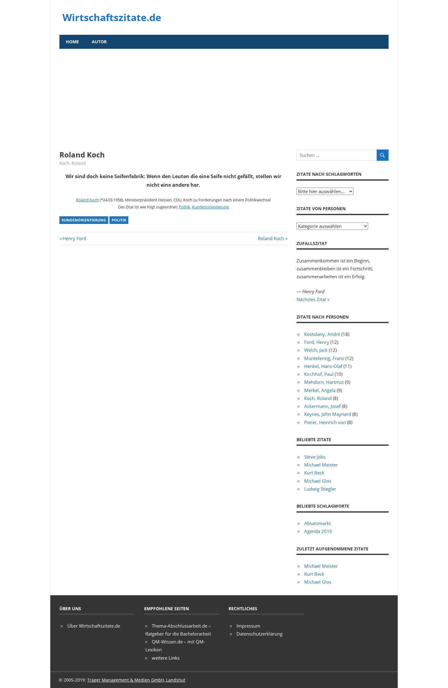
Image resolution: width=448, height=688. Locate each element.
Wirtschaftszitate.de (111, 17)
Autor (99, 42)
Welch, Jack (316, 350)
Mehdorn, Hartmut (324, 382)
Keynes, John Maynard (327, 414)
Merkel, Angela (320, 390)
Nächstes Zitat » (313, 299)
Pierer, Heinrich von (325, 422)
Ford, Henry (316, 342)
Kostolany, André (322, 334)
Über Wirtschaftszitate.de (93, 626)
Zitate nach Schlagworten (329, 174)
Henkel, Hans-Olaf (323, 366)
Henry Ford (74, 238)
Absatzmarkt (317, 523)
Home (72, 42)
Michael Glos (317, 481)
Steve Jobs (314, 457)
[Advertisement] (224, 94)
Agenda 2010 (318, 531)
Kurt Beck (314, 473)
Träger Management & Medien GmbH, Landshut (136, 680)
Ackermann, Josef (322, 406)
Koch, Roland (72, 163)
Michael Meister (321, 465)
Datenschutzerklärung (259, 634)
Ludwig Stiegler (320, 489)
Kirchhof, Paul (318, 374)
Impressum (248, 626)
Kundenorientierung (210, 207)
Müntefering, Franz (324, 358)
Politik (184, 207)
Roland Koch (87, 200)
